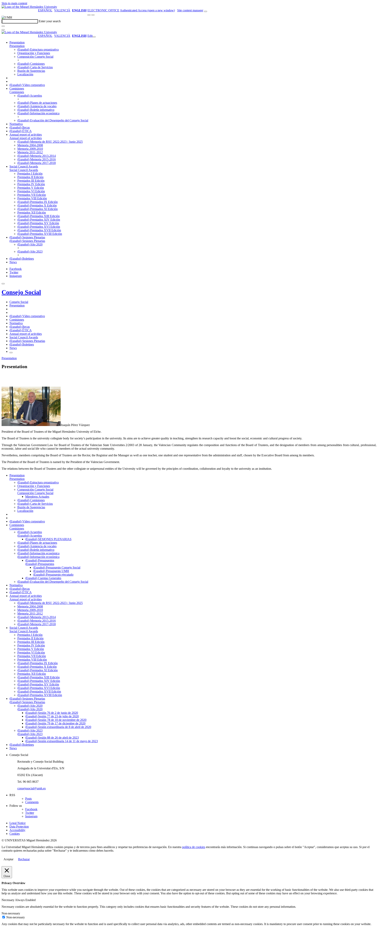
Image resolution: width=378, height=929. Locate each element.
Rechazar (24, 859)
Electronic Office (103, 10)
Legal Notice (17, 823)
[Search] (3, 26)
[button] (17, 46)
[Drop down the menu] (92, 15)
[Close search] (3, 29)
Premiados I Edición (30, 173)
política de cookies (193, 847)
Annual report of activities (25, 134)
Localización (25, 74)
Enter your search (50, 21)
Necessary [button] (8, 900)
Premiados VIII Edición (32, 198)
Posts (28, 798)
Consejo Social (21, 292)
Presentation (17, 42)
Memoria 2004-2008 (30, 145)
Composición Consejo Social (35, 56)
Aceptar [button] (8, 859)
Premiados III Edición (30, 180)
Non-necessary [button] (11, 913)
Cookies (14, 833)
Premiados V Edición (30, 187)
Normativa (16, 124)
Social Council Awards (23, 166)
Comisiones (16, 88)
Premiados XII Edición (31, 212)
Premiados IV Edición (31, 184)
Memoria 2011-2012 (30, 152)
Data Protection (19, 826)
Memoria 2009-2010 (30, 148)
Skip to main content (14, 3)
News (13, 262)
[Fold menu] (94, 36)
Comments (32, 802)
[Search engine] (205, 11)
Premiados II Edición (30, 177)
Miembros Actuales (37, 496)
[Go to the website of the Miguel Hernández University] (29, 6)
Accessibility (17, 830)
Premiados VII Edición (31, 194)
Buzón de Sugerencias (31, 70)
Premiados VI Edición (31, 191)
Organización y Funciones (33, 53)
